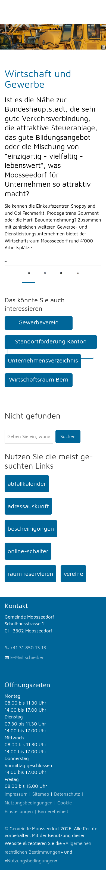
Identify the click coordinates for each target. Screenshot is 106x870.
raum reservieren (30, 573)
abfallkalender (27, 483)
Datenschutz (67, 794)
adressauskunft (28, 506)
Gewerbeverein (38, 322)
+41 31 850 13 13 (28, 647)
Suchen (68, 436)
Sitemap (40, 794)
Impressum (16, 794)
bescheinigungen (31, 528)
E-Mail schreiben (27, 657)
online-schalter (28, 551)
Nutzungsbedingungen (28, 803)
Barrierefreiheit (53, 811)
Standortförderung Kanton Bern (51, 347)
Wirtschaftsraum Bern (38, 379)
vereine (73, 573)
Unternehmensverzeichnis (43, 360)
